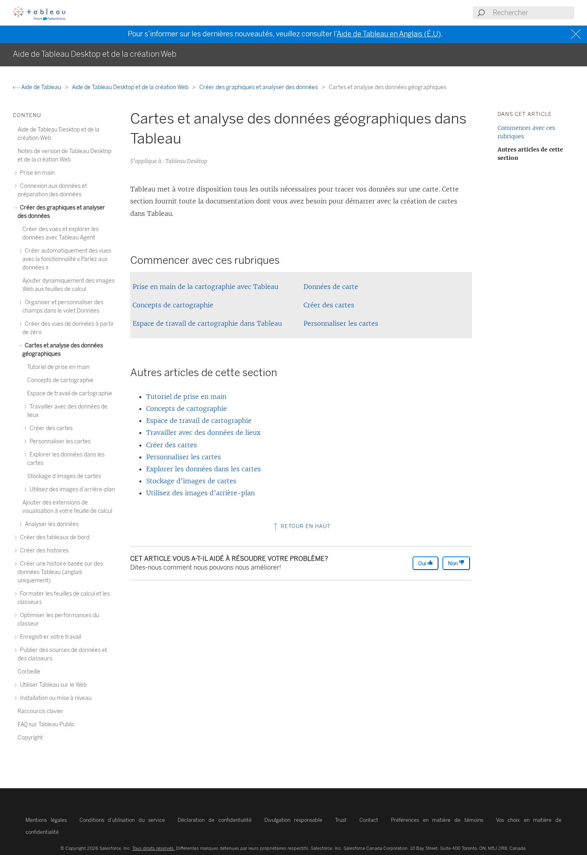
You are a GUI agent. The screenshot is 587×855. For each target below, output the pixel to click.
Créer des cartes (328, 305)
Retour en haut (305, 526)
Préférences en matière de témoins (437, 820)
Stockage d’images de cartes (191, 481)
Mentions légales (46, 820)
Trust (341, 820)
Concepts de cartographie (173, 305)
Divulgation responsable (293, 820)
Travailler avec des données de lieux (203, 432)
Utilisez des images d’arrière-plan (200, 493)
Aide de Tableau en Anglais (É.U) (389, 34)
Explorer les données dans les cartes (203, 469)
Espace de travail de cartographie (199, 421)
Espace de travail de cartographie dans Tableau (207, 323)
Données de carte (330, 287)
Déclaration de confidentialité (214, 820)
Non (453, 563)
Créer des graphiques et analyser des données (259, 87)
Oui (422, 563)
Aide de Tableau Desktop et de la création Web (131, 87)
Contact (368, 820)
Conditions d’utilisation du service (122, 820)
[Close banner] (577, 34)
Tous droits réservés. (153, 848)
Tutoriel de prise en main (186, 397)
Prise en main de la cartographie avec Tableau (205, 287)
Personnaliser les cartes (340, 323)
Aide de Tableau (41, 87)
